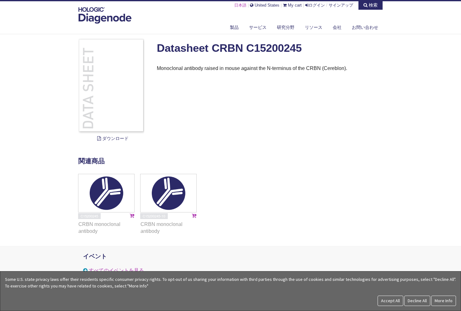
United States (266, 5)
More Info (444, 300)
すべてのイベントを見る (116, 270)
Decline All (417, 300)
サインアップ (341, 5)
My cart (294, 5)
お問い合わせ (365, 27)
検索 (373, 5)
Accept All (390, 300)
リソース (313, 27)
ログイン (317, 5)
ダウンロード (115, 138)
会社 (337, 27)
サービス (258, 27)
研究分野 (285, 27)
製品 (234, 27)
